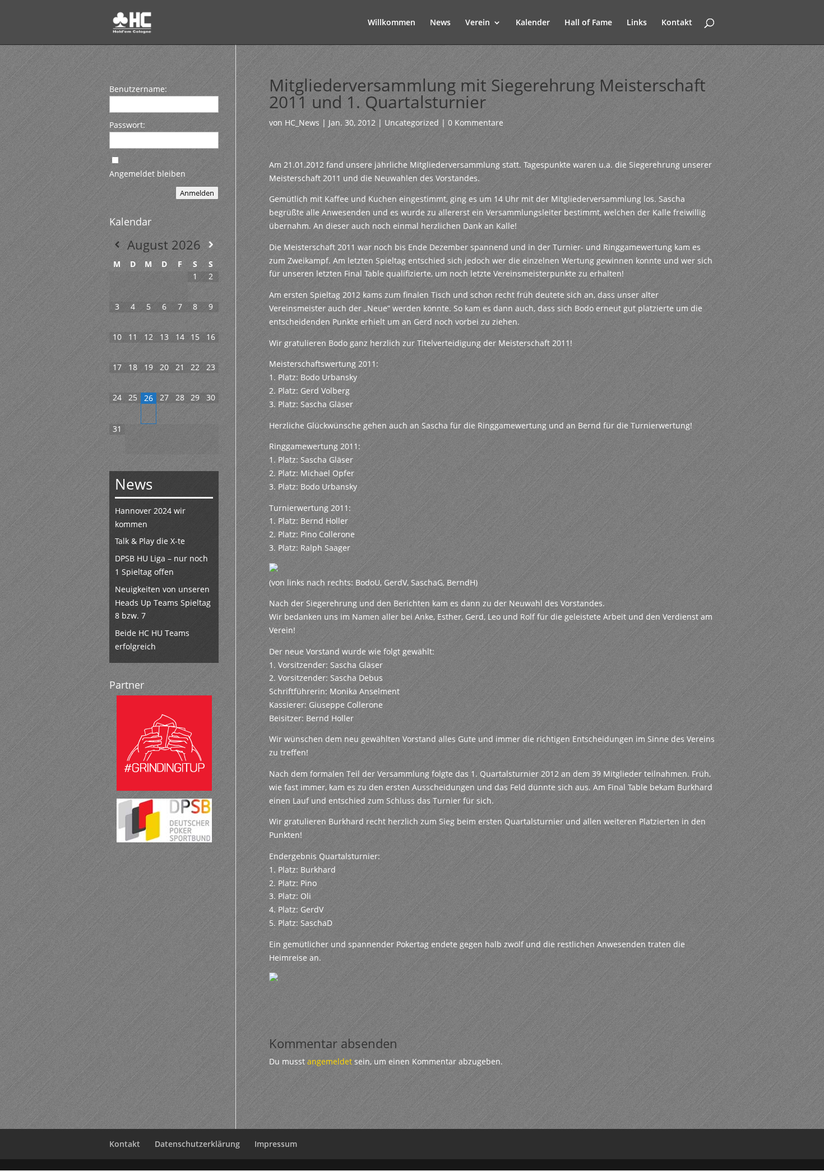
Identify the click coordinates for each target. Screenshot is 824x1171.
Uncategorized (412, 122)
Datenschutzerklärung (197, 1143)
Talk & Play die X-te (150, 541)
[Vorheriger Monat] (117, 244)
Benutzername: (138, 89)
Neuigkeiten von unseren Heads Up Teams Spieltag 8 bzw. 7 (163, 602)
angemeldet (329, 1061)
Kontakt (676, 23)
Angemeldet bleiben (147, 173)
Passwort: (127, 124)
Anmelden (197, 193)
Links (637, 23)
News (440, 23)
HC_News (302, 122)
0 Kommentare (475, 122)
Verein (477, 23)
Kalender (533, 23)
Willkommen (391, 23)
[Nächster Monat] (211, 244)
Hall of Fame (588, 23)
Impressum (275, 1143)
